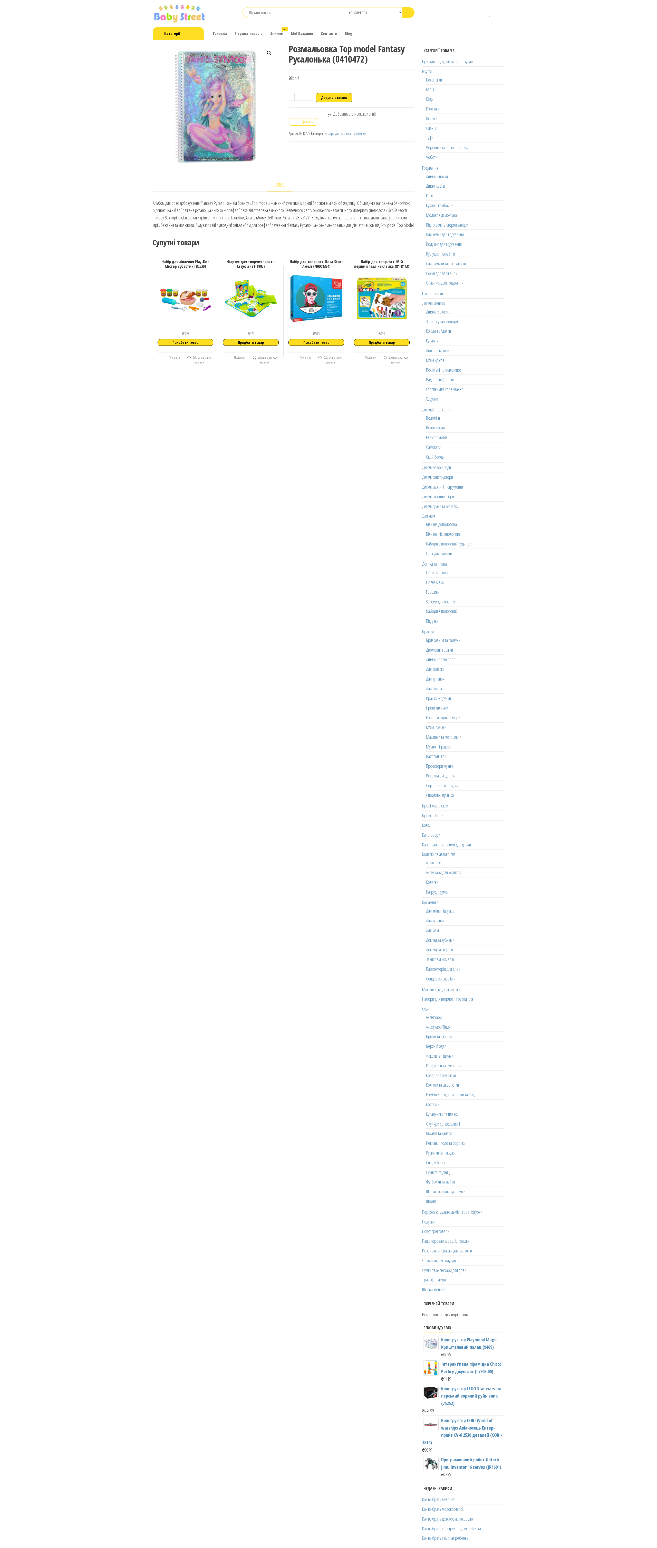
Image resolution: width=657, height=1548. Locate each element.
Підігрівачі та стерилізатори (447, 225)
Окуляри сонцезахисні (443, 1124)
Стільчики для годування (444, 283)
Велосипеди (435, 427)
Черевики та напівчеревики (447, 147)
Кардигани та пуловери (443, 1066)
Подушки (428, 1222)
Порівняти (174, 357)
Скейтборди (435, 457)
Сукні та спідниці (438, 1172)
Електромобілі (437, 437)
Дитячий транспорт (436, 410)
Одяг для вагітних (439, 553)
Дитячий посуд (437, 176)
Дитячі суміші (436, 186)
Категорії (172, 33)
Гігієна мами (435, 582)
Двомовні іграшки (439, 650)
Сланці (431, 128)
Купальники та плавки (442, 1114)
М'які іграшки (436, 727)
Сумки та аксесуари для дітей (444, 1270)
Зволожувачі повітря (442, 321)
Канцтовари (431, 835)
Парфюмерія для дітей (443, 969)
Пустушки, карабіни (440, 254)
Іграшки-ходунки (438, 698)
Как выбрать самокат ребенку (445, 1538)
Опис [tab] (279, 185)
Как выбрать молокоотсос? (442, 1509)
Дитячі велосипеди (436, 467)
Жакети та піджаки (439, 1056)
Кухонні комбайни (439, 205)
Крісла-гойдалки (438, 331)
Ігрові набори (432, 815)
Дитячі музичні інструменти (442, 487)
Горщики (432, 592)
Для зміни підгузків (440, 911)
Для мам (428, 516)
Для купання (435, 679)
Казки (426, 825)
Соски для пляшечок (441, 273)
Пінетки (431, 118)
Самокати (433, 447)
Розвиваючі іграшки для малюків (447, 1251)
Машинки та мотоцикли (443, 737)
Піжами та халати (439, 1133)
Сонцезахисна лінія (440, 979)
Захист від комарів (440, 959)
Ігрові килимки (437, 708)
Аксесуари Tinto (438, 1027)
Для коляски (435, 669)
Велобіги (433, 418)
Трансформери (434, 1280)
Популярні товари (435, 1231)
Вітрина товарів (249, 33)
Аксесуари (434, 1017)
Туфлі (430, 138)
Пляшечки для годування (445, 234)
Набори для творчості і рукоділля (345, 133)
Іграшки (428, 632)
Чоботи (431, 157)
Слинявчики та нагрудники (446, 263)
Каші (429, 196)
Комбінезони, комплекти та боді (450, 1094)
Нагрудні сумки (437, 892)
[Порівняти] (482, 12)
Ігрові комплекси (435, 806)
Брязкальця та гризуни (443, 640)
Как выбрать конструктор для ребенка (451, 1528)
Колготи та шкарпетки (442, 1085)
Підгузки (432, 621)
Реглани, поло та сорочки (446, 1143)
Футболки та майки (440, 1182)
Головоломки (432, 293)
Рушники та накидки (441, 1153)
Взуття (427, 71)
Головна (220, 33)
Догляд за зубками (440, 940)
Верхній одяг (436, 1046)
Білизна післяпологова (443, 534)
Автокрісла (434, 862)
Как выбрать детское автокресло (447, 1519)
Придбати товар (185, 342)
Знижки (278, 31)
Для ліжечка (435, 688)
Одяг (426, 1009)
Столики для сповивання (444, 389)
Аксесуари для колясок (443, 872)
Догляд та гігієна (434, 564)
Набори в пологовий (442, 611)
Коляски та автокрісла (439, 854)
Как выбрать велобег (438, 1499)
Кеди (429, 99)
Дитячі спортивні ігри (438, 496)
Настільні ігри (436, 756)
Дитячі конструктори (437, 477)
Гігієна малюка (437, 572)
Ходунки (432, 399)
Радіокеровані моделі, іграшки (445, 1241)
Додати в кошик (334, 97)
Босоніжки (434, 80)
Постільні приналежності (444, 370)
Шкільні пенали (433, 1289)
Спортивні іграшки (440, 795)
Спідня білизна (437, 1162)
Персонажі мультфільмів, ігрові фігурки (452, 1212)
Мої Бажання (302, 33)
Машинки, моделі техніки (441, 989)
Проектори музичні (440, 766)
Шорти (431, 1201)
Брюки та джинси (439, 1036)
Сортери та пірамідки (442, 785)
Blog (348, 33)
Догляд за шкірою (439, 949)
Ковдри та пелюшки (441, 1075)
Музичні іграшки (438, 747)
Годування (430, 168)
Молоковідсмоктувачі (442, 215)
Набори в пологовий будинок (448, 544)
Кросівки (432, 109)
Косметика (430, 902)
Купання (432, 341)
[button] (269, 53)
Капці (430, 89)
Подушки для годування (444, 244)
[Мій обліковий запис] (497, 12)
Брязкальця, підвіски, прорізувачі (448, 61)
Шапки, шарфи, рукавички (445, 1191)
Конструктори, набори (443, 717)
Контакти (329, 33)
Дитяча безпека (438, 312)
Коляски (432, 882)
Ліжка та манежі (438, 350)
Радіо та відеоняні (440, 379)
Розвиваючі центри (441, 776)
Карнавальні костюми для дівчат (446, 845)
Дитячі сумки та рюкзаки (440, 506)
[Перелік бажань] (490, 12)
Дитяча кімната (433, 303)
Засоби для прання (440, 602)
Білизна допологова (441, 524)
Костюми (432, 1104)
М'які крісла (435, 360)
